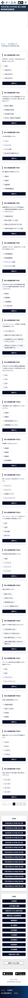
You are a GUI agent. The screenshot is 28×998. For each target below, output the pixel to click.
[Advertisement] (14, 28)
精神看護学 (14, 945)
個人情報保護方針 (6, 993)
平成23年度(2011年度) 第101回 (14, 886)
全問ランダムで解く (14, 963)
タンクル (18, 982)
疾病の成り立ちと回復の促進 (14, 911)
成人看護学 (14, 925)
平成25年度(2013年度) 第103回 (14, 876)
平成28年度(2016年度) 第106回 (14, 862)
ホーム (3, 44)
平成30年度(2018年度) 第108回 (14, 852)
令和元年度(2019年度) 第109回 (14, 847)
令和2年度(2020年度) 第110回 (14, 842)
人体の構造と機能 (14, 906)
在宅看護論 (14, 949)
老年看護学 (14, 930)
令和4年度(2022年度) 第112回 (14, 833)
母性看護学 (14, 940)
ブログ (16, 993)
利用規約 (10, 990)
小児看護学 (14, 935)
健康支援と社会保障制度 (14, 915)
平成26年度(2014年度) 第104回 (14, 871)
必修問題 (14, 901)
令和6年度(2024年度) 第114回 (14, 823)
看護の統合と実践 (14, 954)
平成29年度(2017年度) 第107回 (14, 857)
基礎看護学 (14, 920)
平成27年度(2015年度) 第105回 (14, 867)
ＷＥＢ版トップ (12, 44)
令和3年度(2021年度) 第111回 (14, 838)
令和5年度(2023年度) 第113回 (14, 828)
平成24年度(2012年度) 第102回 (14, 881)
